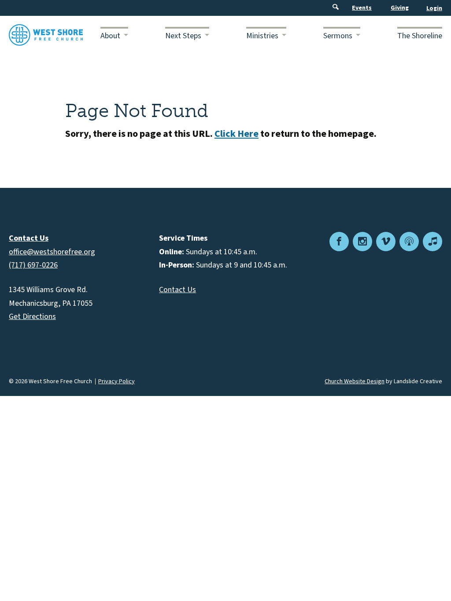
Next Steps (183, 35)
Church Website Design (354, 381)
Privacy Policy (116, 381)
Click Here (236, 134)
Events (362, 8)
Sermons (337, 35)
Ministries (262, 35)
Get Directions (32, 316)
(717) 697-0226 (33, 265)
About (110, 35)
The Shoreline (419, 35)
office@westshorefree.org (52, 251)
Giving (400, 8)
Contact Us (177, 289)
